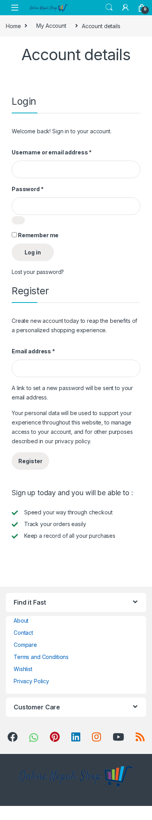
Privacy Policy (31, 681)
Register (30, 461)
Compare (25, 644)
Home (13, 25)
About (21, 620)
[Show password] (18, 220)
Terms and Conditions (41, 656)
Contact (23, 632)
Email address (33, 351)
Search (109, 7)
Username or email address (52, 152)
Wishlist (23, 669)
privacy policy (72, 441)
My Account (51, 25)
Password (28, 189)
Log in (33, 252)
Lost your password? (38, 272)
